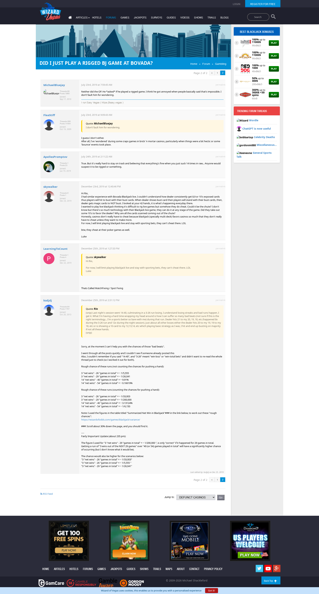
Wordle (253, 120)
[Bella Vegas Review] (245, 94)
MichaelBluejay (54, 85)
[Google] (276, 568)
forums (111, 17)
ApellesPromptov (55, 157)
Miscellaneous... (267, 145)
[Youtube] (268, 568)
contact (194, 569)
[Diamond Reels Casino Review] (245, 81)
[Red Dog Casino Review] (245, 68)
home (45, 569)
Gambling (220, 63)
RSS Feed (47, 493)
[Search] (273, 17)
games (125, 17)
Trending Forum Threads (252, 111)
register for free (262, 4)
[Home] (69, 18)
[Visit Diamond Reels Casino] (250, 540)
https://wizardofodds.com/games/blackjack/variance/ (110, 419)
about (181, 569)
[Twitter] (259, 568)
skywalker (50, 186)
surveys (156, 17)
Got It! (211, 590)
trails (211, 17)
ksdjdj (47, 300)
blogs (224, 17)
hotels (97, 17)
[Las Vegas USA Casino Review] (245, 42)
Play (274, 43)
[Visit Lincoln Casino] (189, 540)
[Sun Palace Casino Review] (245, 55)
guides (171, 17)
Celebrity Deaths (264, 137)
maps (169, 569)
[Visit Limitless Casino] (68, 540)
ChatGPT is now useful (256, 128)
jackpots (140, 17)
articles (59, 569)
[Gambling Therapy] (132, 583)
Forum (206, 63)
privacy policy (213, 569)
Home (193, 63)
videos (185, 17)
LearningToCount (55, 248)
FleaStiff (49, 115)
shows (198, 17)
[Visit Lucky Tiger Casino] (129, 540)
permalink (220, 84)
